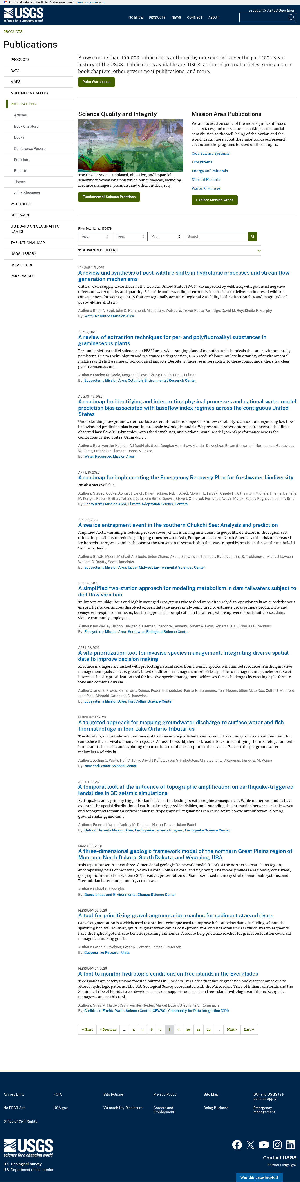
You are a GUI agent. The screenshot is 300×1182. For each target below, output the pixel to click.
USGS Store (22, 265)
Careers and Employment (164, 1110)
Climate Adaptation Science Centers (158, 504)
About (213, 17)
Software (20, 215)
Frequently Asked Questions (272, 10)
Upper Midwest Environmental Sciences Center (166, 567)
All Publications (27, 193)
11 (196, 1030)
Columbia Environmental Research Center (162, 380)
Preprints (21, 160)
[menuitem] (136, 14)
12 (207, 1030)
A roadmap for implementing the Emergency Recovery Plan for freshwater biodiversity (185, 477)
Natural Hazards (206, 179)
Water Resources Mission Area (109, 316)
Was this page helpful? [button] (259, 1177)
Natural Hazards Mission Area (108, 830)
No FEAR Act (14, 1108)
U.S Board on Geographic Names (35, 229)
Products (157, 17)
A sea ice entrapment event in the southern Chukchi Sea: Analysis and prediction (178, 525)
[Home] (23, 21)
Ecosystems (202, 162)
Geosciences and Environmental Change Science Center (130, 895)
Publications (23, 104)
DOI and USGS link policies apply (268, 1097)
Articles (20, 115)
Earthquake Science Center (207, 830)
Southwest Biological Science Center (158, 632)
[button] (169, 250)
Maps (16, 82)
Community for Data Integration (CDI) (198, 1011)
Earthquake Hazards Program (159, 830)
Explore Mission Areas (214, 200)
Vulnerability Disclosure (123, 1108)
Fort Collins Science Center (150, 701)
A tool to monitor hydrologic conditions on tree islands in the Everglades (168, 974)
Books (19, 137)
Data (15, 71)
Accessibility (14, 1095)
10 (186, 1030)
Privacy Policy (165, 1095)
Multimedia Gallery (30, 93)
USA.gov (61, 1108)
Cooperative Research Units (107, 953)
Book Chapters (26, 126)
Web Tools (21, 204)
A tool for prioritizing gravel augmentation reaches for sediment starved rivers (175, 915)
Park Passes (22, 276)
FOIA (58, 1095)
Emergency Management (264, 1110)
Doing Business (216, 1108)
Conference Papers (29, 148)
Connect (194, 17)
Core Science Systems (210, 153)
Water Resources (206, 188)
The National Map (28, 243)
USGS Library (23, 254)
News (176, 17)
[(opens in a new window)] (237, 1144)
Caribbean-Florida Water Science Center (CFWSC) (125, 1011)
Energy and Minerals (210, 171)
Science (136, 17)
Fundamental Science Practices (109, 197)
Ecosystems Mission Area (105, 380)
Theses (20, 182)
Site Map (211, 1095)
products (13, 32)
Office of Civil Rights (20, 1122)
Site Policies (113, 1095)
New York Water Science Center (110, 766)
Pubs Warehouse (96, 82)
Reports (20, 171)
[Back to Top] (284, 1166)
